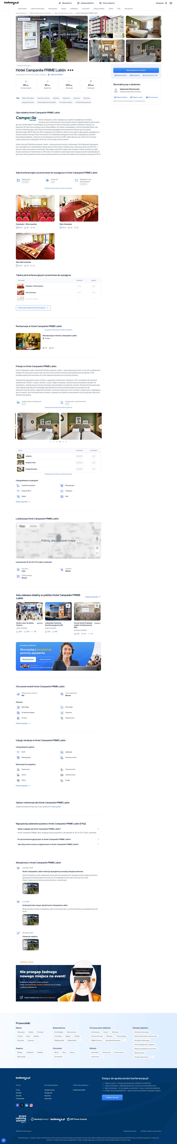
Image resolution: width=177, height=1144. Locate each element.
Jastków (77, 630)
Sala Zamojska (66, 224)
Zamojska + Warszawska (26, 224)
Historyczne (106, 1052)
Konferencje (95, 1032)
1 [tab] (26, 348)
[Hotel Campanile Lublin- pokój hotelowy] (143, 27)
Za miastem (58, 1057)
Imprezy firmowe (28, 102)
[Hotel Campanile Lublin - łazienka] (106, 51)
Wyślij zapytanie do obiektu (136, 70)
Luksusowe (95, 1057)
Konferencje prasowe (83, 102)
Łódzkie (77, 1036)
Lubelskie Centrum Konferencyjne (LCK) (54, 624)
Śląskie (67, 1036)
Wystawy (87, 98)
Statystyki (47, 1099)
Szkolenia (115, 1032)
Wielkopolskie (59, 1040)
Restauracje (53, 9)
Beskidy (40, 1052)
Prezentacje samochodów (47, 102)
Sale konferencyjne (37, 9)
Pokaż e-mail (137, 97)
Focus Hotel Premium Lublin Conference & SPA (83, 625)
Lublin (37, 75)
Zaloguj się (48, 1093)
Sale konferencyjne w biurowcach (145, 1036)
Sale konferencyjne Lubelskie (40, 13)
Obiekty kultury (139, 1053)
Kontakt (18, 1096)
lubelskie (43, 75)
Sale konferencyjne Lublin (63, 13)
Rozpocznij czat (45, 659)
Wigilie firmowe (96, 1040)
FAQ (118, 9)
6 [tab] (66, 442)
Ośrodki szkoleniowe (141, 1057)
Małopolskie (72, 1040)
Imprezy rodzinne (43, 98)
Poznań (20, 1036)
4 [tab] (60, 442)
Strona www (153, 97)
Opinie (111, 9)
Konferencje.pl (21, 13)
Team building (121, 1036)
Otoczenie (85, 9)
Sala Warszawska (23, 262)
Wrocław (40, 1032)
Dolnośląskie (58, 1032)
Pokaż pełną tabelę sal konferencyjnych (31, 308)
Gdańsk (36, 1036)
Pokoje (63, 9)
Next (101, 426)
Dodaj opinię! (56, 806)
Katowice (20, 1040)
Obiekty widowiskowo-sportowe (145, 1049)
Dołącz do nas (112, 1097)
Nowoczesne (119, 1052)
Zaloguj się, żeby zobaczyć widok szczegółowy (58, 188)
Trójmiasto (30, 1052)
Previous (16, 426)
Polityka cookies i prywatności (151, 1131)
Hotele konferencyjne (24, 65)
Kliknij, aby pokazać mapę (58, 540)
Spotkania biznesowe (113, 1040)
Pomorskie (58, 1036)
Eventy (105, 1032)
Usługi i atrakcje (99, 9)
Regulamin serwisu (130, 1131)
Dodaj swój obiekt (79, 1090)
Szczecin (31, 1040)
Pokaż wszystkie (22, 502)
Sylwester (66, 98)
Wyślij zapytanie (28, 659)
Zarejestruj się (49, 1090)
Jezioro (72, 1052)
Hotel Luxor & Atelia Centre (25, 624)
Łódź (28, 1036)
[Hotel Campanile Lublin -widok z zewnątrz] (52, 39)
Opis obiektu (22, 9)
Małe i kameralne (28, 98)
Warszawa (21, 1032)
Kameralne (95, 1052)
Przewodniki (20, 1099)
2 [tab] (28, 348)
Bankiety (56, 98)
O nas (18, 1090)
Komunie (77, 98)
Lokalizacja (74, 9)
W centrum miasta (66, 102)
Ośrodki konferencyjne (142, 1040)
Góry (64, 1052)
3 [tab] (30, 348)
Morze (56, 1052)
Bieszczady (21, 1057)
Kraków (30, 1032)
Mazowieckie (71, 1032)
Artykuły (18, 1093)
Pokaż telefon (121, 97)
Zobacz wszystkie (91, 597)
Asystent (47, 1096)
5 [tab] (63, 442)
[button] (85, 3)
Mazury (19, 1052)
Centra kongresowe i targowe (144, 1045)
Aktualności (129, 9)
